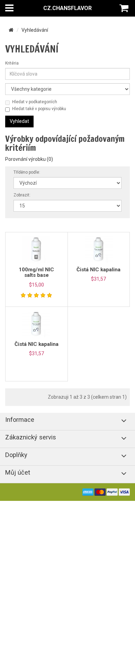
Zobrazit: (22, 195)
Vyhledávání (34, 30)
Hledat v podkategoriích (34, 101)
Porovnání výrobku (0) (29, 159)
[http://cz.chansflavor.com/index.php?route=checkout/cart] (124, 8)
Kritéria (12, 63)
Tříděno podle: (27, 172)
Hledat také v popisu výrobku (39, 108)
